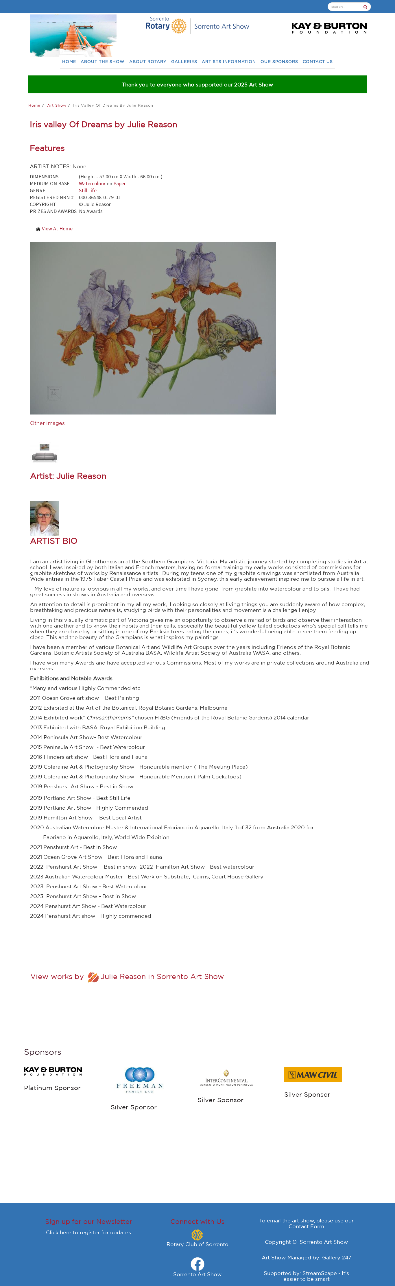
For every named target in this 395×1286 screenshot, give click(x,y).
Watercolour (92, 183)
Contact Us (318, 62)
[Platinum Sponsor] (53, 1071)
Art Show (57, 105)
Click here (58, 1232)
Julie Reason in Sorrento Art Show (162, 976)
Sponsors (42, 1051)
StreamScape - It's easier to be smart (316, 1276)
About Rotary (148, 62)
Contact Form (306, 1226)
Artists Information (229, 62)
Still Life (88, 190)
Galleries (184, 62)
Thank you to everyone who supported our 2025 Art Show (197, 84)
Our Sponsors (279, 62)
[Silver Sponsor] (140, 1080)
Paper (119, 183)
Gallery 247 (336, 1257)
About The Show (103, 62)
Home (69, 62)
